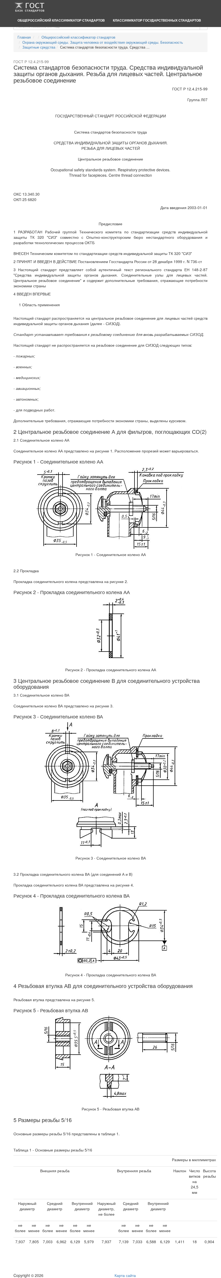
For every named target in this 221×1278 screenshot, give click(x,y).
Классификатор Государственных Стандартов (157, 20)
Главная (24, 37)
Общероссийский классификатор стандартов (61, 20)
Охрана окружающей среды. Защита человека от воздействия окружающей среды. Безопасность (102, 42)
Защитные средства (38, 47)
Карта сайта (125, 1275)
